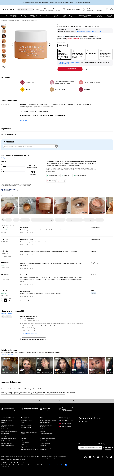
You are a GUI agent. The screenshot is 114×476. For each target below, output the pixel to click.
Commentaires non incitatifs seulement (41, 220)
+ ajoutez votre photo (7, 354)
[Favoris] (107, 9)
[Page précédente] (2, 300)
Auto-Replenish (24, 436)
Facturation (42, 431)
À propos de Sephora (6, 420)
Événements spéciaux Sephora (9, 431)
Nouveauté (4, 16)
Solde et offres (109, 16)
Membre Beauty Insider (26, 420)
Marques (71, 16)
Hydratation (88, 31)
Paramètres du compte (26, 430)
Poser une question (6, 313)
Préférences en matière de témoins (56, 465)
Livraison (42, 428)
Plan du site (44, 465)
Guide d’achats (43, 436)
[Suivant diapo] (49, 45)
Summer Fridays (62, 25)
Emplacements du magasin (46, 440)
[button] (87, 36)
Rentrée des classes (13, 16)
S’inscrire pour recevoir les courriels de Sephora (93, 444)
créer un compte (76, 62)
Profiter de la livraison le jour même (29, 449)
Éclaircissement (81, 31)
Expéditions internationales (46, 433)
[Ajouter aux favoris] (86, 69)
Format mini (64, 16)
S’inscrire (108, 447)
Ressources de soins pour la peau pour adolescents (48, 448)
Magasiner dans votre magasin (28, 447)
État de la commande (26, 425)
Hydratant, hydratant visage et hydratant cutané (29, 389)
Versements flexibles (45, 443)
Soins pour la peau (33, 16)
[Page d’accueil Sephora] (8, 9)
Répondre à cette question (29, 334)
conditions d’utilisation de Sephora (24, 465)
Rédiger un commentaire (8, 158)
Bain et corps (56, 16)
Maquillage (24, 16)
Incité (49, 212)
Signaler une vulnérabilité (7, 445)
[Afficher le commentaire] (9, 205)
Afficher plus (23, 120)
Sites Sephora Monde (6, 436)
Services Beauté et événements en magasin (29, 432)
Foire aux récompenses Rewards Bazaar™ (26, 441)
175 (28, 301)
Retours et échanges (45, 422)
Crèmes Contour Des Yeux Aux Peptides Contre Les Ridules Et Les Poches (22, 394)
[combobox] (25, 9)
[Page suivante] (31, 300)
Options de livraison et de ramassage (46, 425)
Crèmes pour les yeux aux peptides (44, 392)
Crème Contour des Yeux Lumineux (55, 394)
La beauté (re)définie (6, 443)
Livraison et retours (64, 64)
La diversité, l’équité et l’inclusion (9, 438)
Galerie (22, 422)
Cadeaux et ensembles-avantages (84, 16)
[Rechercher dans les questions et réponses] (3, 316)
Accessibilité (43, 445)
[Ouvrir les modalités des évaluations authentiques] (17, 190)
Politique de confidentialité (7, 465)
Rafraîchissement (96, 31)
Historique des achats (26, 427)
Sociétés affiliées (5, 428)
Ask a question (71, 29)
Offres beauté (24, 438)
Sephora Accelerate (6, 440)
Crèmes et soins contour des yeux (29, 20)
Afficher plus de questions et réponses (34, 339)
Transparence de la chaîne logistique (7, 425)
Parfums (42, 16)
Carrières (3, 422)
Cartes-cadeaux (99, 16)
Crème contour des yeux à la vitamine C (22, 392)
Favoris (22, 444)
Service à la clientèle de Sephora (48, 420)
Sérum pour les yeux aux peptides (64, 392)
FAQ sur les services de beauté (47, 438)
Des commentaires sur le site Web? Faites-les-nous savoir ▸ (57, 401)
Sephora (12, 389)
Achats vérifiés (25, 220)
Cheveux (48, 16)
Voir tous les (4, 67)
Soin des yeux (15, 20)
